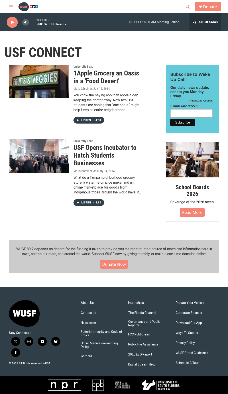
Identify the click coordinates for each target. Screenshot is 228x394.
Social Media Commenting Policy (99, 345)
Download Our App (189, 323)
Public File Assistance (143, 344)
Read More (192, 212)
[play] (12, 22)
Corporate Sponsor (189, 313)
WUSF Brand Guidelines (192, 353)
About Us (87, 303)
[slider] (32, 22)
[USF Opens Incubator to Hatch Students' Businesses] (39, 156)
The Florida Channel (142, 313)
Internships (136, 303)
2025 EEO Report (140, 354)
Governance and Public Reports (144, 323)
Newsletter (88, 323)
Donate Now (114, 264)
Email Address (184, 106)
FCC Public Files (139, 334)
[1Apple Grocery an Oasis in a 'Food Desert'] (39, 81)
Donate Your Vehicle (190, 303)
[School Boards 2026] (192, 159)
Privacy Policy (185, 343)
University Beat (83, 66)
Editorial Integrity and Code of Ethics (101, 333)
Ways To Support (188, 333)
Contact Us (88, 313)
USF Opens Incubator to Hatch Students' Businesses (104, 155)
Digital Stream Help (141, 364)
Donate (210, 6)
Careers (86, 356)
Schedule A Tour (187, 363)
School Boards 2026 (192, 190)
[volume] (25, 22)
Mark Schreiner (82, 88)
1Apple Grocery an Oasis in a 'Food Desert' (106, 77)
